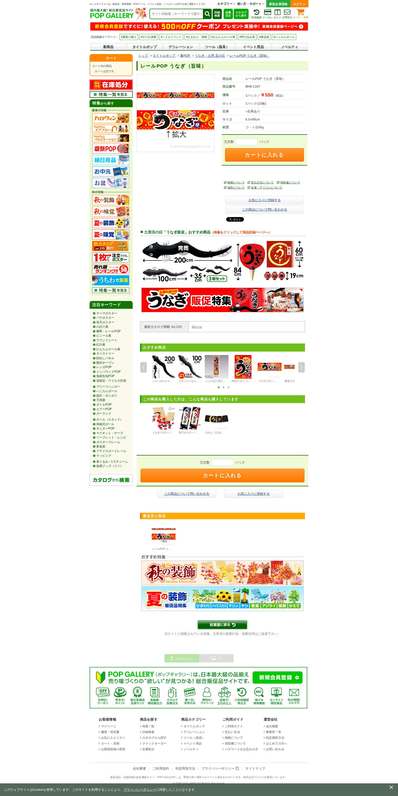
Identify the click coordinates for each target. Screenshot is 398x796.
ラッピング (103, 455)
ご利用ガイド (234, 726)
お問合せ (287, 17)
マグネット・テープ (109, 433)
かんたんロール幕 (108, 349)
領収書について (290, 182)
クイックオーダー (154, 743)
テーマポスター (106, 313)
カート (111, 58)
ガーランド (103, 413)
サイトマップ (255, 768)
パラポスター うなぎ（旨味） (275, 381)
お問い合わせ (275, 749)
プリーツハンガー (108, 386)
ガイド (277, 17)
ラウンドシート (106, 340)
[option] (163, 369)
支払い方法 (232, 732)
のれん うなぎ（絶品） (218, 432)
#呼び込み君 (247, 37)
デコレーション (181, 47)
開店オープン (105, 362)
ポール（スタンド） (109, 419)
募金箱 (100, 446)
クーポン (268, 17)
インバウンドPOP (108, 371)
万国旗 (100, 400)
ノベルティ (289, 47)
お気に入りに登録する (265, 200)
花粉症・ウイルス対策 (111, 380)
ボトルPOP (104, 404)
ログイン (299, 4)
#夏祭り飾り (129, 37)
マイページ (108, 726)
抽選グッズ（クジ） (109, 466)
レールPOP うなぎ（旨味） (168, 548)
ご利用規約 (160, 768)
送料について (236, 187)
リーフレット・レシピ (111, 437)
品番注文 (228, 14)
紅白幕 (100, 344)
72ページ (197, 326)
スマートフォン (184, 658)
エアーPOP (104, 409)
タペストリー (105, 353)
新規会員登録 (278, 4)
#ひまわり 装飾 (196, 37)
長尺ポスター (105, 322)
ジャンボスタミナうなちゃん (168, 381)
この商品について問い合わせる (264, 209)
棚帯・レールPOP (108, 331)
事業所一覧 (273, 732)
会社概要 (272, 726)
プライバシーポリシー (219, 768)
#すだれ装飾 (148, 37)
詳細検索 (217, 14)
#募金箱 (264, 37)
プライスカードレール (111, 451)
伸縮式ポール (105, 424)
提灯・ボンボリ (106, 395)
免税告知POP (105, 376)
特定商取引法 (275, 737)
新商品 (108, 47)
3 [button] (228, 387)
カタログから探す (241, 14)
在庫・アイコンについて (266, 187)
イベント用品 (253, 47)
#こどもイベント (171, 37)
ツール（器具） (217, 47)
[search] (207, 14)
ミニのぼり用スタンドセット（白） (225, 381)
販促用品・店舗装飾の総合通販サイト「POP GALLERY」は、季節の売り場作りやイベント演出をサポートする (175, 777)
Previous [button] (143, 367)
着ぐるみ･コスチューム (112, 461)
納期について (236, 182)
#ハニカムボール (284, 37)
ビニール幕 (103, 335)
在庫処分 (148, 749)
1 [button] (219, 387)
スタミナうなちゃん (190, 381)
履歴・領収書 (110, 732)
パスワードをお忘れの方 (241, 749)
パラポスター (105, 317)
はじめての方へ (276, 743)
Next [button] (301, 367)
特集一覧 (148, 726)
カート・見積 (300, 17)
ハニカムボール (106, 391)
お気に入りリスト (113, 737)
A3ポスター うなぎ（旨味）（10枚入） (254, 381)
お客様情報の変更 (113, 749)
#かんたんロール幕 (223, 37)
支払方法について (262, 182)
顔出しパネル (105, 358)
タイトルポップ (144, 47)
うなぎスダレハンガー (165, 432)
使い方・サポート (250, 4)
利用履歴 (257, 17)
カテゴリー (225, 4)
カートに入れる (264, 155)
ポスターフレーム (108, 442)
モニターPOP (105, 428)
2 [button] (223, 387)
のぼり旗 (102, 326)
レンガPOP (104, 367)
